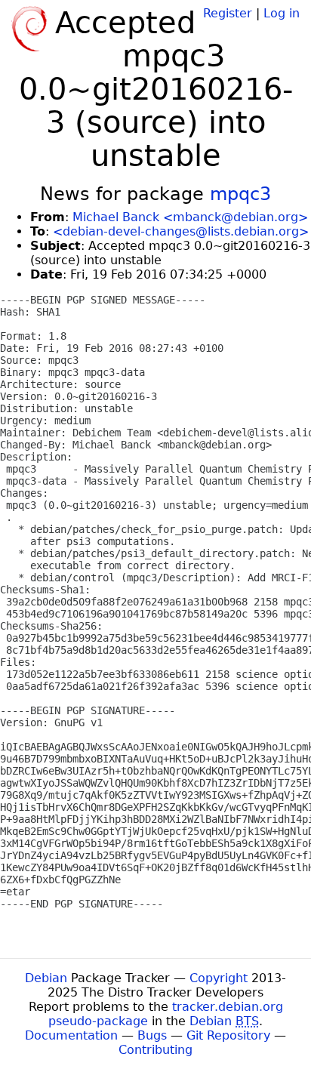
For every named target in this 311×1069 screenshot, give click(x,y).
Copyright (218, 978)
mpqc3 (240, 194)
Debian (46, 978)
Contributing (155, 1050)
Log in (281, 13)
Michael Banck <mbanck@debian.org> (190, 217)
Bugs (152, 1035)
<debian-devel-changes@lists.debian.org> (181, 231)
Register (227, 13)
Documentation (71, 1035)
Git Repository (228, 1035)
